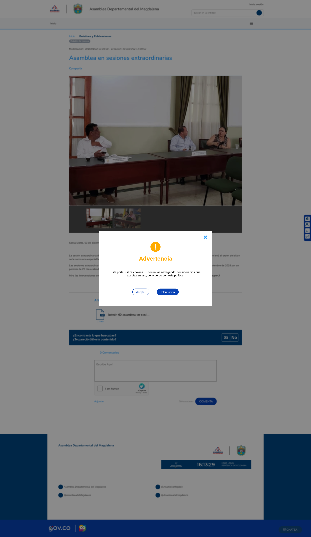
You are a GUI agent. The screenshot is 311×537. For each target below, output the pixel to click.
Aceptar (140, 292)
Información (168, 292)
